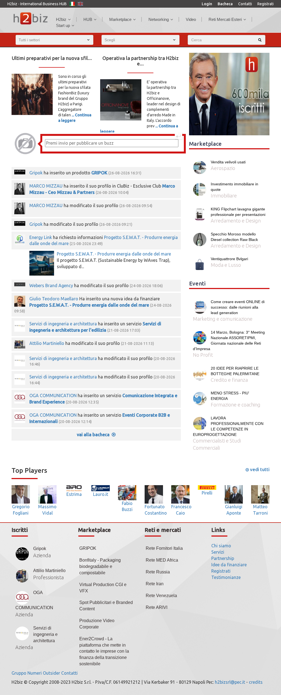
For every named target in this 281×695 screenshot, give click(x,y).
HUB (87, 19)
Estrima (74, 494)
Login (207, 4)
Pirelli (207, 492)
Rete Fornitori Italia (164, 548)
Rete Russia (158, 572)
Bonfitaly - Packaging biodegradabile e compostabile (100, 566)
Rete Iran (155, 583)
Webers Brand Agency (51, 285)
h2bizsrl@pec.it (230, 682)
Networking (158, 19)
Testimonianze (226, 577)
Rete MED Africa (162, 560)
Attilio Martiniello (47, 343)
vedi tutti (259, 469)
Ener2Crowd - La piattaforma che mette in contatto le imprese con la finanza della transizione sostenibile (104, 651)
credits (256, 682)
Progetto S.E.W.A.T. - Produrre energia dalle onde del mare (114, 253)
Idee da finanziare (229, 564)
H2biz (61, 19)
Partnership (222, 558)
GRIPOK (99, 172)
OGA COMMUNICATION (53, 395)
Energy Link (40, 237)
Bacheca (225, 4)
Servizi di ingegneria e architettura (63, 323)
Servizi (217, 552)
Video (191, 19)
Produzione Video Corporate (96, 623)
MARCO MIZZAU (46, 185)
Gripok (36, 172)
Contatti (245, 4)
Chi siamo (221, 545)
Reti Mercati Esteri (225, 19)
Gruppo (19, 673)
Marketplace (120, 19)
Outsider (51, 673)
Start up (63, 25)
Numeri (34, 673)
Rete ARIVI (156, 607)
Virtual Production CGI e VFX (103, 587)
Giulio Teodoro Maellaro (53, 298)
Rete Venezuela (161, 595)
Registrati (265, 4)
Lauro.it (100, 494)
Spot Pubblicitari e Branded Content (106, 605)
